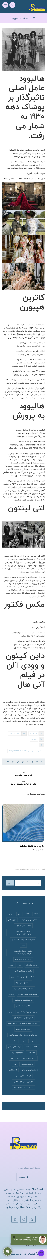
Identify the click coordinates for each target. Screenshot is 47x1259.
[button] (5, 5)
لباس (11, 1012)
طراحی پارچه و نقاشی (23, 1006)
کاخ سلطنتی (13, 1070)
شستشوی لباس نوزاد (23, 983)
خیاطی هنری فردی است (23, 959)
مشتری (24, 1041)
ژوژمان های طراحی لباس (30, 1070)
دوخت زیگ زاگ (31, 965)
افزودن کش (12, 920)
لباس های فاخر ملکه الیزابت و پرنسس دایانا (23, 1023)
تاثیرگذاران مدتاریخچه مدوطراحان (23, 940)
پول (15, 1064)
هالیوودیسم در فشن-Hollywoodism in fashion (25, 751)
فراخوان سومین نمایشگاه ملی (27, 1012)
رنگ (20, 965)
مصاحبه (14, 1041)
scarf (27, 914)
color (36, 914)
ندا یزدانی (33, 733)
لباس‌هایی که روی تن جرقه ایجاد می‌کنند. (23, 1035)
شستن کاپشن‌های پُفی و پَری (23, 989)
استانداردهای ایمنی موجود (29, 920)
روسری (12, 965)
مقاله (27, 1047)
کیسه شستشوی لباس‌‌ (23, 1076)
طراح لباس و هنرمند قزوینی (27, 994)
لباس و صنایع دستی (23, 1029)
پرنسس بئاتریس (27, 1064)
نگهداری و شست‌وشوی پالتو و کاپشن (23, 1058)
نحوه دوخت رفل (17, 1053)
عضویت (22, 1177)
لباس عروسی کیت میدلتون (23, 1018)
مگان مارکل (31, 1053)
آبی (19, 914)
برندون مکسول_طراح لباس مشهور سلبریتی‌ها (23, 932)
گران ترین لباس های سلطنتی (23, 1082)
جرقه (23, 945)
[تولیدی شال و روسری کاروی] (37, 7)
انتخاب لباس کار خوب (23, 926)
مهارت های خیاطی (14, 1047)
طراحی (11, 994)
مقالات (34, 850)
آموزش (33, 739)
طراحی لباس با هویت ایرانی (23, 1000)
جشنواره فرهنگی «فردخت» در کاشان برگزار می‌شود (23, 952)
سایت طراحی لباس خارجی (23, 971)
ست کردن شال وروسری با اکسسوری (23, 977)
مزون (33, 1041)
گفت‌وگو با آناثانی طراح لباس (23, 1087)
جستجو (10, 883)
